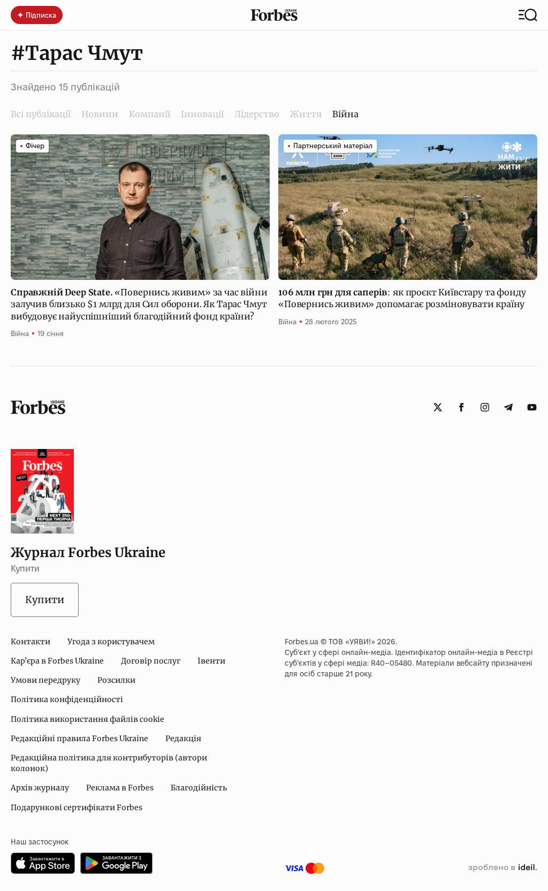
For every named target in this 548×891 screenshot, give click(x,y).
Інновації (202, 114)
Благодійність (199, 788)
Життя (306, 114)
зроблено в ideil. (502, 868)
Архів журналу (40, 788)
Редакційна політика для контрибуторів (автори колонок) (109, 763)
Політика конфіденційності (67, 699)
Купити (44, 599)
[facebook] (461, 407)
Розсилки (116, 680)
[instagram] (485, 407)
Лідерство (256, 114)
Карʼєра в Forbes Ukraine (57, 661)
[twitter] (438, 407)
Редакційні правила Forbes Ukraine (79, 738)
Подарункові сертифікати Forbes (76, 807)
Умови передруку (45, 680)
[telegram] (508, 407)
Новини (99, 114)
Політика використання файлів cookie (87, 719)
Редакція (183, 738)
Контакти (30, 641)
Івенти (211, 661)
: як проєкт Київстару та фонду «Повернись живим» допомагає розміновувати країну (402, 298)
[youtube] (532, 407)
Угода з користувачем (111, 641)
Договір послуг (150, 661)
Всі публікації (41, 114)
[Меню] (528, 15)
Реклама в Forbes (120, 788)
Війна (20, 333)
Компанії (149, 114)
